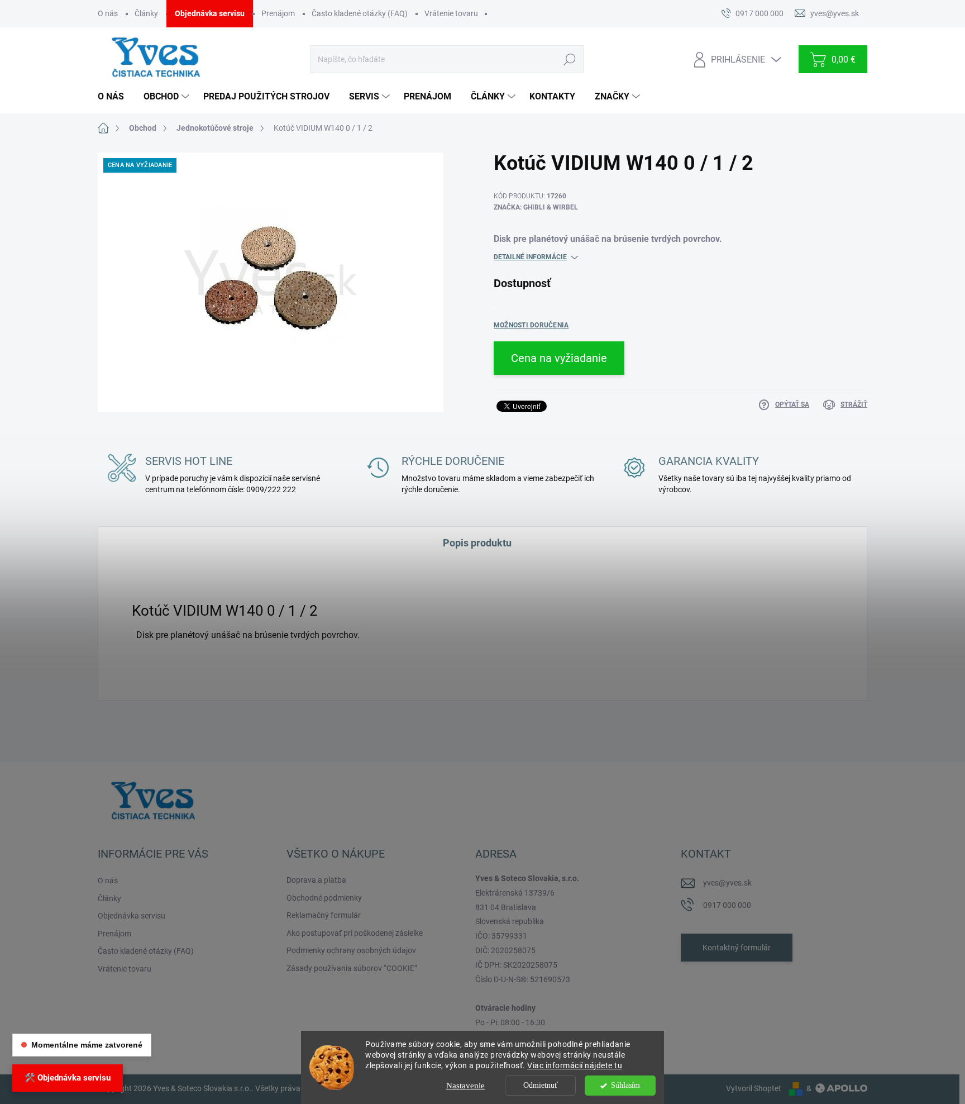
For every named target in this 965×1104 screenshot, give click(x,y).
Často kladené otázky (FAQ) (360, 13)
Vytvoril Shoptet (753, 1088)
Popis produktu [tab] (477, 543)
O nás (108, 13)
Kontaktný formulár (737, 947)
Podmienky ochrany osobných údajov (351, 950)
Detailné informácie (530, 257)
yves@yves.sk (727, 882)
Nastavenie (465, 1085)
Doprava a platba (316, 879)
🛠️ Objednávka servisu (68, 1078)
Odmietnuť (540, 1085)
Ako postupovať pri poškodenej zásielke (354, 933)
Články (146, 13)
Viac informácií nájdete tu (574, 1065)
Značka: (536, 207)
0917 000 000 (727, 905)
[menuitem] (115, 96)
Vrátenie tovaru (451, 13)
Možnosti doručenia (531, 325)
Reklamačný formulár (323, 915)
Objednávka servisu (210, 13)
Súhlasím (625, 1085)
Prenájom (278, 13)
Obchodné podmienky (324, 897)
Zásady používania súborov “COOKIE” (351, 968)
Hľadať (569, 59)
